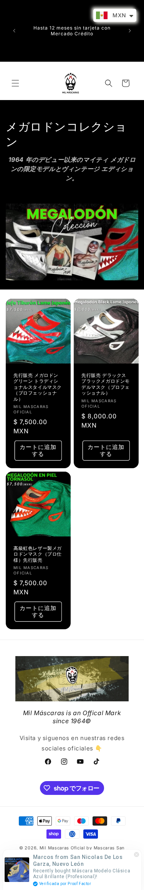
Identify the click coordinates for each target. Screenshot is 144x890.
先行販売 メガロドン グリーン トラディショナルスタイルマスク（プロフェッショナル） (37, 387)
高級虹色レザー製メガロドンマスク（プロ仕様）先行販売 (37, 554)
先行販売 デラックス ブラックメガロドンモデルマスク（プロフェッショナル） (105, 384)
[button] (15, 83)
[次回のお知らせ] (129, 30)
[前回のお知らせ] (14, 30)
